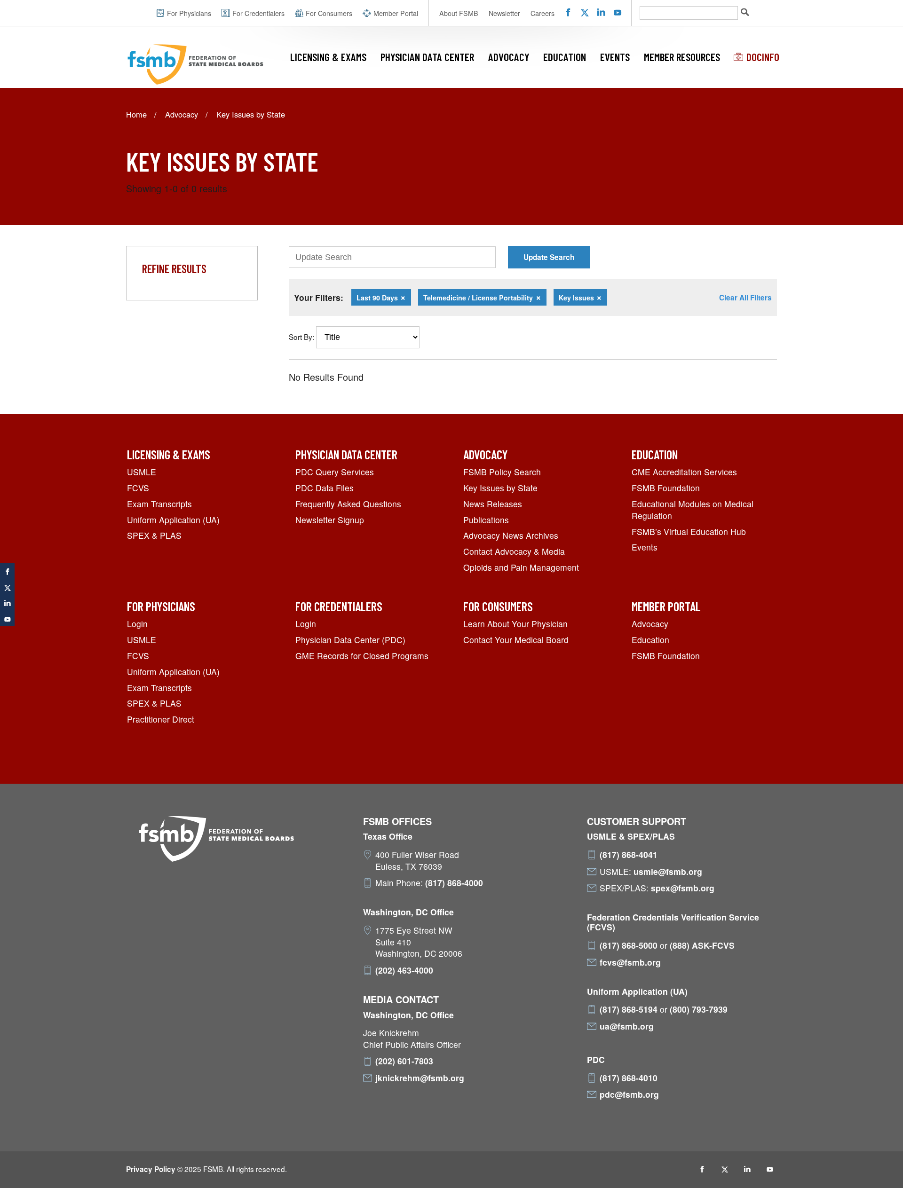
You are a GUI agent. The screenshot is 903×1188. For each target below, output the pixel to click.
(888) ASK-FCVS (702, 945)
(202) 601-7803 (404, 1061)
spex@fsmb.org (682, 888)
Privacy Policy (150, 1169)
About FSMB (458, 13)
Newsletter (504, 13)
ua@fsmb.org (627, 1026)
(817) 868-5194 (628, 1009)
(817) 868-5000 (628, 945)
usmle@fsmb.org (668, 871)
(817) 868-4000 (454, 883)
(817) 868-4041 (628, 854)
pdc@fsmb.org (629, 1094)
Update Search (548, 257)
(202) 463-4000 (404, 970)
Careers (542, 13)
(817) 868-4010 (628, 1078)
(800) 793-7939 (699, 1009)
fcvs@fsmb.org (630, 962)
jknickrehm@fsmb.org (419, 1078)
